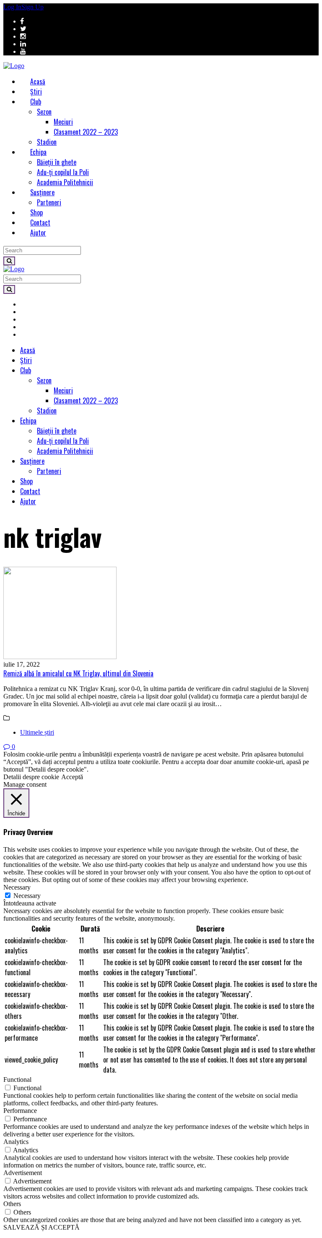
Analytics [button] (16, 1141)
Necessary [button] (17, 887)
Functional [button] (17, 1079)
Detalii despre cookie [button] (31, 776)
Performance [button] (20, 1110)
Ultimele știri (37, 732)
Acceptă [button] (72, 776)
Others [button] (12, 1203)
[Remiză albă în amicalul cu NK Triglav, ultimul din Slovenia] (161, 614)
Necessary (27, 895)
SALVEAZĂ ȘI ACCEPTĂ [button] (41, 1227)
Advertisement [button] (22, 1172)
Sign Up (32, 6)
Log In (12, 6)
